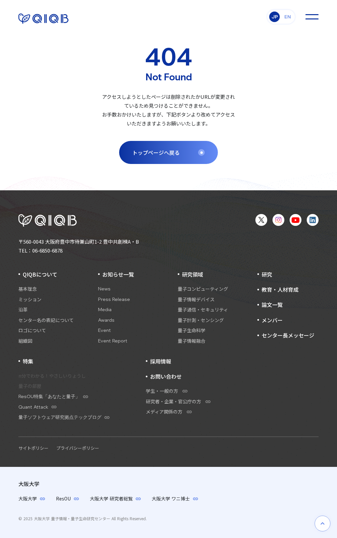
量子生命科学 (191, 330)
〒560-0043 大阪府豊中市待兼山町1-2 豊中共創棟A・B (78, 241)
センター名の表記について (46, 320)
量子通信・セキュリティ (203, 310)
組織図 (25, 341)
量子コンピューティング (203, 289)
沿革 (23, 310)
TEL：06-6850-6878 (40, 250)
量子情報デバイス (196, 299)
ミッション (29, 299)
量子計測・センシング (201, 320)
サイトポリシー (33, 448)
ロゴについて (32, 330)
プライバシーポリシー (77, 448)
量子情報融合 (191, 341)
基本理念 (27, 289)
